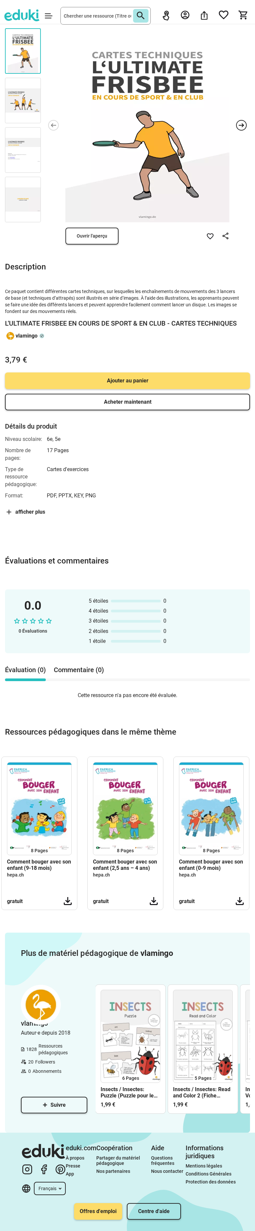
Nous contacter (167, 1171)
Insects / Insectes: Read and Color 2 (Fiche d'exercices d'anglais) (201, 1092)
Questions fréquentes (162, 1160)
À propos (75, 1158)
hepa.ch (15, 874)
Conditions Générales (208, 1174)
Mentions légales (204, 1166)
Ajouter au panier (127, 380)
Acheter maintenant (127, 402)
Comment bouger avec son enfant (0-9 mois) (211, 865)
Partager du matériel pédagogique (118, 1160)
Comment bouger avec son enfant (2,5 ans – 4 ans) (125, 865)
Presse (73, 1166)
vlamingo (27, 336)
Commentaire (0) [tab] (79, 670)
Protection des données (211, 1181)
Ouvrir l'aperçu (92, 236)
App (70, 1174)
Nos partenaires (113, 1171)
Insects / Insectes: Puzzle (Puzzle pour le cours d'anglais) (127, 1092)
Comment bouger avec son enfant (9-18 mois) (39, 865)
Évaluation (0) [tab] (25, 670)
